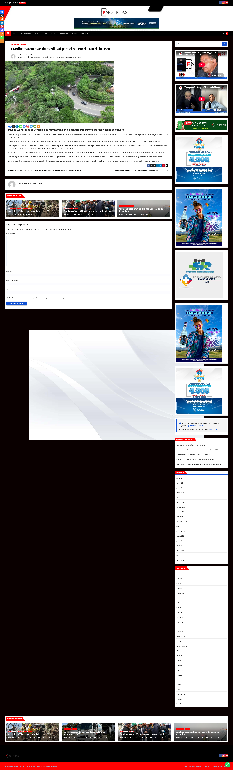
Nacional (179, 665)
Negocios (179, 670)
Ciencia (179, 583)
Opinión (74, 33)
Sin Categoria (181, 694)
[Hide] (0, 44)
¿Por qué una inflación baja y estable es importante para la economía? (199, 464)
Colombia (64, 33)
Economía (179, 617)
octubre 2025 (180, 526)
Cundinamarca (50, 33)
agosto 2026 (180, 478)
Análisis (179, 578)
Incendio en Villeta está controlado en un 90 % (29, 211)
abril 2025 (179, 555)
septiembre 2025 (182, 531)
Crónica (179, 598)
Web (7, 289)
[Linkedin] (17, 126)
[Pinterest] (2, 26)
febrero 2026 (180, 507)
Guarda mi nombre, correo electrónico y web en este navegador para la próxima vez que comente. (40, 298)
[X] (13, 126)
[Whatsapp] (20, 126)
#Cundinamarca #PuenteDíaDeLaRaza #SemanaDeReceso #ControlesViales (55, 57)
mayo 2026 (180, 492)
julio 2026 (179, 483)
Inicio (15, 33)
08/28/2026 (68, 737)
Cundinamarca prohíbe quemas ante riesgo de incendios (141, 210)
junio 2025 (179, 545)
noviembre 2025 (181, 521)
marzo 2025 (180, 560)
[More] (38, 126)
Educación (180, 631)
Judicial (179, 641)
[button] (223, 33)
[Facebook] (10, 126)
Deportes (179, 612)
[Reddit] (2, 19)
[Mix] (2, 34)
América (179, 574)
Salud (178, 689)
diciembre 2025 (181, 517)
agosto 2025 (180, 536)
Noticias (29, 208)
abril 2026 (179, 497)
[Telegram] (31, 126)
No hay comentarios (48, 737)
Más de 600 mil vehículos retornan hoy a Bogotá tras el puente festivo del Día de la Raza (45, 170)
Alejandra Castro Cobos (27, 55)
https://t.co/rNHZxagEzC (195, 426)
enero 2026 (180, 512)
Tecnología (180, 704)
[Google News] (24, 126)
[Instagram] (27, 126)
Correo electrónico (12, 280)
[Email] (34, 126)
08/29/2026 (12, 737)
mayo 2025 (180, 550)
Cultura (178, 603)
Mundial (179, 656)
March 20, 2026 (214, 429)
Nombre (9, 271)
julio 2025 (179, 541)
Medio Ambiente (21, 208)
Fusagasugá (26, 33)
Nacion (178, 660)
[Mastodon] (2, 30)
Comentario (10, 234)
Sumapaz (38, 33)
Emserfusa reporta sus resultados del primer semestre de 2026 (197, 450)
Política (178, 684)
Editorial (85, 33)
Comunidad (180, 593)
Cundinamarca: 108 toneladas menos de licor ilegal (87, 211)
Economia (179, 622)
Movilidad (22, 44)
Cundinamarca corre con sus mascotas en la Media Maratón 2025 (140, 170)
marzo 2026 (180, 502)
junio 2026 (179, 488)
